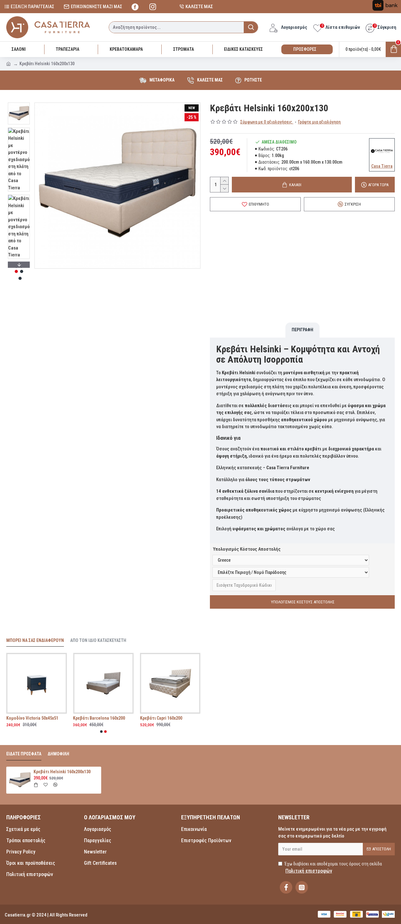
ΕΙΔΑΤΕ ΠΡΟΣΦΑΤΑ (23, 753)
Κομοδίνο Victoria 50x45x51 (99, 718)
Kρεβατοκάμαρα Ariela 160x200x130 (36, 718)
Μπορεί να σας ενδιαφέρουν (35, 640)
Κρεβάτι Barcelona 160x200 (166, 718)
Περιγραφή (302, 329)
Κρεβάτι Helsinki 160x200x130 (62, 771)
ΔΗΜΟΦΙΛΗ (58, 753)
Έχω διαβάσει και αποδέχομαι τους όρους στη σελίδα (333, 867)
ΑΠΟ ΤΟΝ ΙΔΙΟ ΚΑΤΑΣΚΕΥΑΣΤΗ (98, 640)
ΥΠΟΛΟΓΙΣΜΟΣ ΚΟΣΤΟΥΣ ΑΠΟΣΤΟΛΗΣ (302, 602)
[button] (19, 104)
